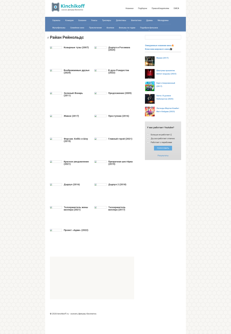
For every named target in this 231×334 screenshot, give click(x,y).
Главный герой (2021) (120, 138)
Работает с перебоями (161, 142)
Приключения (95, 28)
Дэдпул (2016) (72, 184)
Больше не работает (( (161, 134)
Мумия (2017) (162, 58)
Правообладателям (160, 8)
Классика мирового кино (157, 49)
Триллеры (106, 20)
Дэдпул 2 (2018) (117, 184)
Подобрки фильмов (149, 28)
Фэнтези (110, 28)
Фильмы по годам (127, 28)
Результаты (163, 155)
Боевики (82, 20)
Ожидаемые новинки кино (158, 45)
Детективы (121, 20)
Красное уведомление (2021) (76, 162)
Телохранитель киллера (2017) (116, 208)
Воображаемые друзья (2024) (76, 71)
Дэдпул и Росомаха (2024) (119, 48)
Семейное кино (77, 28)
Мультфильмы (58, 28)
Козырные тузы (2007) (76, 47)
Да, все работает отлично (163, 138)
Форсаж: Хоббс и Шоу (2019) (76, 140)
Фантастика (136, 20)
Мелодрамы (163, 20)
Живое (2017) (71, 116)
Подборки (142, 8)
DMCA (176, 8)
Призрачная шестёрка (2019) (120, 162)
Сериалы (56, 20)
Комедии (69, 20)
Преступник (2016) (118, 116)
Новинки (129, 8)
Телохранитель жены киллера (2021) (76, 208)
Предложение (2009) (120, 93)
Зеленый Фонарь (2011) (73, 94)
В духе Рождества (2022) (118, 71)
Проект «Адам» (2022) (76, 230)
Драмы (149, 20)
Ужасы (94, 20)
